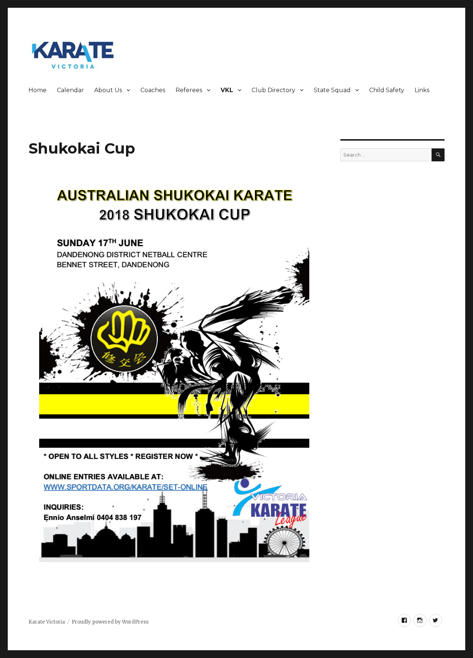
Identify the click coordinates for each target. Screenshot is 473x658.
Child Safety (386, 90)
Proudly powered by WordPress (110, 622)
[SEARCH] (438, 154)
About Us (108, 90)
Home (37, 90)
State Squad (332, 90)
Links (422, 90)
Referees (189, 90)
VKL (227, 90)
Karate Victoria (46, 622)
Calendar (70, 90)
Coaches (152, 90)
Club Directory (273, 90)
